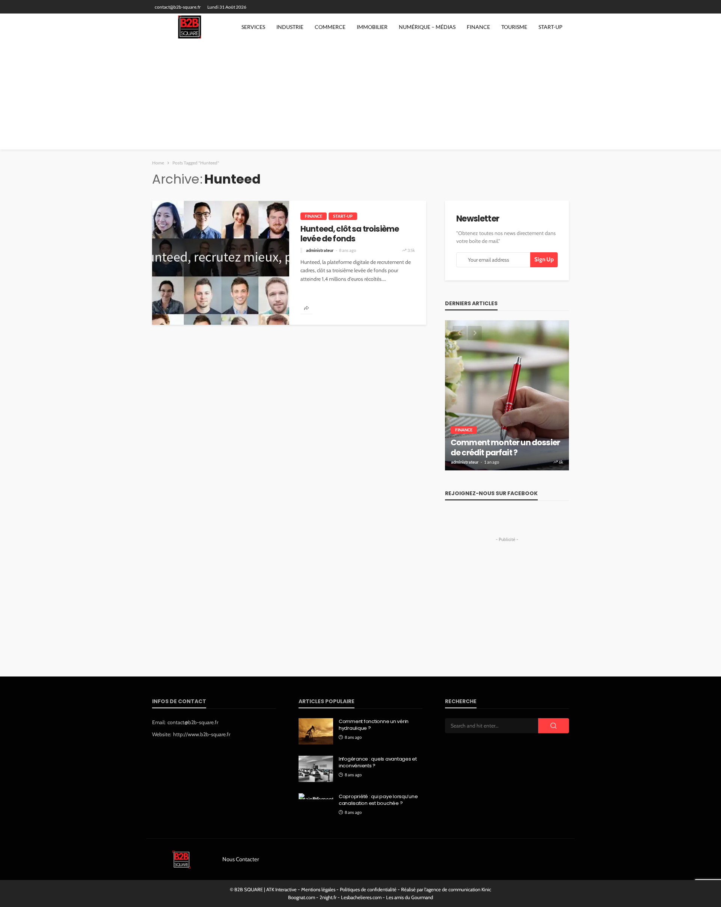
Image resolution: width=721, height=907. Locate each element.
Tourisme (514, 27)
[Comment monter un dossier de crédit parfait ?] (507, 395)
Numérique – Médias (427, 27)
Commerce (330, 27)
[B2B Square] (192, 27)
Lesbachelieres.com (361, 897)
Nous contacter (240, 859)
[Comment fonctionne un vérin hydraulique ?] (316, 731)
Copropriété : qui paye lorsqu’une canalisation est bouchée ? (378, 800)
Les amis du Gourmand (409, 897)
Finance (478, 27)
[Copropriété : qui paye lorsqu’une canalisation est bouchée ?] (316, 796)
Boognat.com (301, 897)
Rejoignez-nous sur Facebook (491, 493)
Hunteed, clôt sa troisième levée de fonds (349, 234)
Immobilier (372, 27)
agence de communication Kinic (458, 889)
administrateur (320, 250)
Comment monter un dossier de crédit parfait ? (505, 448)
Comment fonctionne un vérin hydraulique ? (374, 725)
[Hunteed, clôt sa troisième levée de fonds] (220, 263)
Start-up (550, 27)
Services (253, 27)
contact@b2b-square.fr (192, 722)
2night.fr (328, 897)
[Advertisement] (360, 96)
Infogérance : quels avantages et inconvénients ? (378, 762)
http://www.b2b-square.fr (201, 734)
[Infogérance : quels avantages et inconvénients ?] (316, 769)
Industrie (289, 27)
